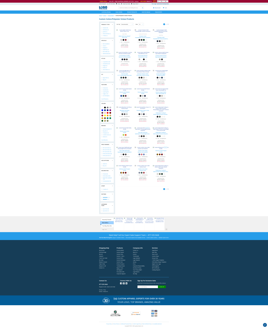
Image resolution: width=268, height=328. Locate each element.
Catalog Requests (156, 269)
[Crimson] (142, 154)
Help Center (135, 3)
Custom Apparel (106, 12)
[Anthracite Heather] (124, 114)
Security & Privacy (137, 268)
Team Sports (158, 12)
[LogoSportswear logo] (103, 9)
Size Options (105, 160)
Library (134, 262)
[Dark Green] (102, 121)
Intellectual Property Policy (126, 324)
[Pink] (105, 113)
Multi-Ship (154, 252)
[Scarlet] (102, 115)
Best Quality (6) (106, 43)
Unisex (104, 15)
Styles (103, 58)
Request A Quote (103, 262)
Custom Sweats (120, 252)
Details (137, 1)
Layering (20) (106, 91)
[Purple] (110, 110)
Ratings (103, 194)
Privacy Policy (109, 324)
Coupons (101, 256)
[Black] (105, 107)
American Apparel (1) (107, 129)
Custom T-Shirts (120, 256)
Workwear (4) (106, 29)
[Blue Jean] (139, 154)
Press (134, 264)
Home (100, 15)
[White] (102, 107)
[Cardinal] (102, 113)
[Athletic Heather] (160, 78)
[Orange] (108, 115)
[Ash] (121, 40)
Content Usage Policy (137, 324)
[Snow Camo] (157, 174)
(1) (108, 199)
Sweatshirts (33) (106, 63)
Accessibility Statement (157, 324)
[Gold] (102, 118)
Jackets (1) (105, 31)
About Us (135, 252)
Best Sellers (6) (106, 51)
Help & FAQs (102, 264)
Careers (135, 254)
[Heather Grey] (144, 78)
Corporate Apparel (121, 273)
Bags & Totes (120, 268)
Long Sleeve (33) (106, 61)
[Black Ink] (157, 78)
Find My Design (102, 252)
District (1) (105, 136)
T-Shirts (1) (105, 35)
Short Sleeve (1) (106, 69)
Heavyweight (111, 15)
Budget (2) (105, 47)
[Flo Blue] (144, 154)
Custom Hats (120, 262)
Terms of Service (116, 324)
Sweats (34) (105, 27)
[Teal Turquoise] (108, 118)
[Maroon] (110, 113)
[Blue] (102, 110)
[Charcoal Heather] (142, 40)
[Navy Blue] (126, 78)
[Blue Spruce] (142, 173)
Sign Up (162, 286)
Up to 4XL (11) (106, 210)
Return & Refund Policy (146, 324)
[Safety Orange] (126, 135)
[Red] (108, 113)
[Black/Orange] (160, 154)
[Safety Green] (123, 135)
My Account (102, 250)
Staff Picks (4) (106, 49)
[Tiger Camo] (162, 174)
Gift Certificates (155, 268)
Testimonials (136, 256)
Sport (103, 186)
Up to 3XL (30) (106, 208)
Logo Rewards (136, 260)
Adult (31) (105, 163)
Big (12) (104, 79)
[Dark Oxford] (127, 59)
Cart (165, 7)
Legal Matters (136, 271)
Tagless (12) (105, 93)
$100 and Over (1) (107, 155)
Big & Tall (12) (106, 77)
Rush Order (119, 12)
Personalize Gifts (120, 271)
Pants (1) (105, 67)
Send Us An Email (111, 286)
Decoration (105, 170)
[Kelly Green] (110, 118)
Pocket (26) (105, 88)
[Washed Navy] (162, 78)
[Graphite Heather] (126, 154)
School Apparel (155, 266)
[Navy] (108, 110)
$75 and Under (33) (107, 151)
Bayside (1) (105, 131)
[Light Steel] (139, 59)
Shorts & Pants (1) (107, 33)
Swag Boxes (155, 250)
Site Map (135, 273)
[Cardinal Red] (126, 40)
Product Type (105, 24)
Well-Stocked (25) (106, 53)
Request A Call (102, 266)
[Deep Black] (142, 78)
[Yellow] (105, 115)
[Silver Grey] (162, 41)
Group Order (155, 258)
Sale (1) (104, 45)
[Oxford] (160, 59)
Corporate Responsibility (138, 266)
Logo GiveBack (136, 258)
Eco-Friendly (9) (106, 95)
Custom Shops (155, 256)
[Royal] (105, 110)
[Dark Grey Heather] (127, 114)
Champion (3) (106, 132)
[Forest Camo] (160, 174)
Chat (119, 3)
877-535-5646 (112, 3)
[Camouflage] (108, 121)
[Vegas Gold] (110, 115)
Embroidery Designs (159, 262)
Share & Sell (155, 254)
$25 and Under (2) (107, 147)
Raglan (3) (105, 65)
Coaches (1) (105, 189)
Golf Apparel (119, 269)
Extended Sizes (104, 205)
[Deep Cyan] (121, 78)
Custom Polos (120, 254)
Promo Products (132, 12)
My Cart (101, 254)
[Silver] (110, 107)
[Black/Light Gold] (157, 154)
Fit (102, 74)
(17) (108, 197)
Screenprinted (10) (107, 181)
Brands (103, 125)
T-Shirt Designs (158, 260)
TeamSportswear (121, 266)
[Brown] (105, 118)
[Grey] (108, 107)
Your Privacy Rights (137, 269)
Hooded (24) (105, 89)
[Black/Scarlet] (162, 154)
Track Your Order (126, 3)
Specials (104, 40)
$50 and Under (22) (107, 149)
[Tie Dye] (105, 121)
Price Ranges (105, 144)
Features (104, 84)
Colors (103, 103)
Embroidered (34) (106, 176)
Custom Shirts (120, 258)
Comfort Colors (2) (107, 134)
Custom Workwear (121, 260)
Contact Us (101, 268)
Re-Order (101, 260)
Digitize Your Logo (156, 264)
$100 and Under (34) (107, 153)
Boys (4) (104, 165)
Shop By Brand (146, 12)
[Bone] (162, 96)
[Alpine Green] (160, 117)
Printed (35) (105, 174)
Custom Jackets (120, 250)
